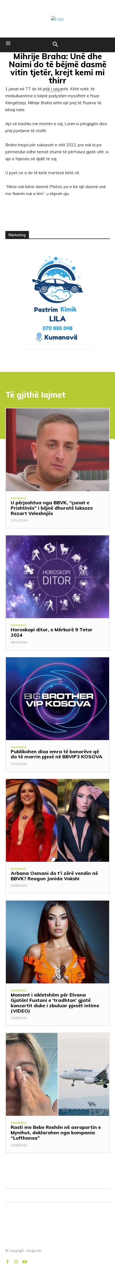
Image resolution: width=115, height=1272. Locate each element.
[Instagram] (16, 1261)
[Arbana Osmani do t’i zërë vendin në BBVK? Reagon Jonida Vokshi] (57, 820)
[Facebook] (7, 1261)
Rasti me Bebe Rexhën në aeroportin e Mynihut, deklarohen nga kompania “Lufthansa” (56, 1132)
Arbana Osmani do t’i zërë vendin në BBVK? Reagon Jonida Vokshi (54, 876)
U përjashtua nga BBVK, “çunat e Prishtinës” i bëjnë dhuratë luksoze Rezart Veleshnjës (52, 507)
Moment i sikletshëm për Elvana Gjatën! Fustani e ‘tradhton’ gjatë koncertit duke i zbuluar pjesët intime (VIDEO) (55, 1003)
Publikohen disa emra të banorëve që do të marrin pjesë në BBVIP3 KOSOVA (56, 754)
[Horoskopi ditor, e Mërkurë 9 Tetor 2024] (57, 576)
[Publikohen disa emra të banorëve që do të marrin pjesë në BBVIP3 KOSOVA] (57, 698)
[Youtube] (24, 1261)
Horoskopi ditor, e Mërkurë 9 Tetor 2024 (52, 632)
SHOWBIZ (18, 498)
